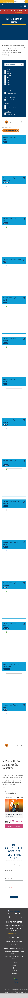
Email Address (10, 879)
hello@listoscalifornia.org (14, 917)
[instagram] (20, 913)
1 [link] (6, 122)
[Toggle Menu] (25, 6)
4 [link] (17, 122)
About (14, 963)
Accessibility (6, 992)
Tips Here (18, 12)
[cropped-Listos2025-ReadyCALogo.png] (14, 911)
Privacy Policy (15, 992)
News (14, 968)
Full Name (9, 870)
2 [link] (10, 122)
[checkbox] (12, 71)
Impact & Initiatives (14, 941)
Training (14, 945)
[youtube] (16, 913)
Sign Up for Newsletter (14, 925)
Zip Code (8, 887)
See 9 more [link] (7, 87)
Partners (14, 965)
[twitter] (12, 913)
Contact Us (14, 937)
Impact (14, 970)
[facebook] (8, 913)
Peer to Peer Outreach (14, 948)
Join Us (14, 973)
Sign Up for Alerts (14, 922)
